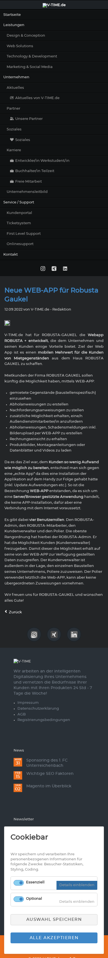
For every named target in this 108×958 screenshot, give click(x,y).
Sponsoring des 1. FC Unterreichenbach (47, 763)
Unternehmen (16, 77)
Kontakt (10, 254)
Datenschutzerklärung (38, 708)
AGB (21, 714)
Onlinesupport (20, 244)
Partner (13, 108)
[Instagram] (43, 269)
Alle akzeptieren (54, 938)
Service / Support (18, 202)
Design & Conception (26, 35)
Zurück (15, 612)
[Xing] (54, 269)
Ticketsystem (19, 223)
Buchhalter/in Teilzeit (34, 171)
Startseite (12, 15)
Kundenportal (19, 213)
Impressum (28, 703)
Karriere (14, 150)
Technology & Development (32, 56)
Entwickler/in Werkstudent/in (42, 161)
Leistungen (13, 25)
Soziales (14, 129)
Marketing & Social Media (30, 67)
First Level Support (24, 234)
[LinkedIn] (65, 269)
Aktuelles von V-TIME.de (37, 98)
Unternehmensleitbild (27, 192)
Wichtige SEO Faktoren (50, 774)
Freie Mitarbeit (28, 181)
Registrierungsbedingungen (43, 720)
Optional (34, 899)
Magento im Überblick (48, 786)
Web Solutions (20, 46)
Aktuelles (15, 88)
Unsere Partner (29, 119)
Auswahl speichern (54, 919)
